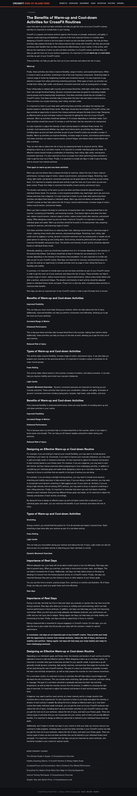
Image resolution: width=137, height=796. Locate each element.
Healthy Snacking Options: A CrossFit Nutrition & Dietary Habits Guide (55, 760)
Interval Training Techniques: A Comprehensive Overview (50, 774)
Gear (93, 3)
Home (83, 792)
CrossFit (31, 3)
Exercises (73, 3)
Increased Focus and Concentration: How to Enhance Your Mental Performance (58, 765)
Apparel (120, 3)
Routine (111, 3)
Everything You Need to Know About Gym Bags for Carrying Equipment (55, 770)
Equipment (84, 3)
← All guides (31, 12)
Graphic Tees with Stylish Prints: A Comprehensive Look (49, 779)
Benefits (63, 3)
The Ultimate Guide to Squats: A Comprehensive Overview (50, 756)
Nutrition (101, 3)
